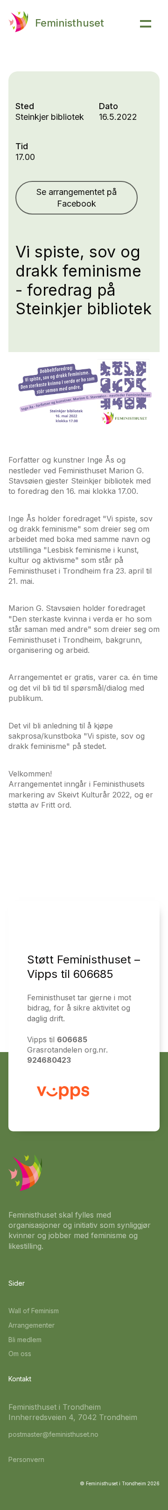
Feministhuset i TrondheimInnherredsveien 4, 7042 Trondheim (72, 1412)
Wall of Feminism (33, 1311)
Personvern (26, 1459)
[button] (146, 24)
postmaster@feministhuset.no (53, 1434)
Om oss (19, 1354)
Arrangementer (31, 1325)
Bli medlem (25, 1340)
